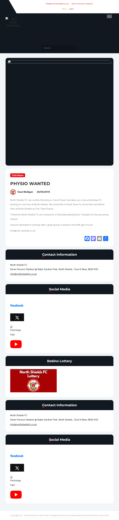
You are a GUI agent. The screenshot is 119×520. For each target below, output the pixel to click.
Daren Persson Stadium (82, 4)
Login (71, 9)
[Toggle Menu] (109, 16)
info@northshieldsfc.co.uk (57, 4)
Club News (18, 175)
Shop (64, 9)
